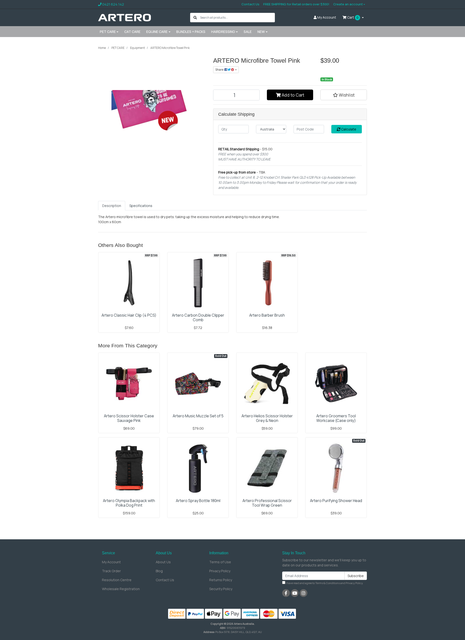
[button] (343, 95)
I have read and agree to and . (324, 583)
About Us (163, 562)
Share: (220, 70)
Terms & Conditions (327, 583)
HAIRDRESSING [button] (223, 31)
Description (111, 205)
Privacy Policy (219, 571)
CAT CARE (132, 31)
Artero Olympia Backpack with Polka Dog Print (129, 503)
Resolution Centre (117, 580)
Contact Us (250, 4)
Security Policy (220, 589)
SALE (248, 31)
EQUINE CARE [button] (157, 31)
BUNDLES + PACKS (190, 31)
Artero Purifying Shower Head (336, 500)
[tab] (111, 205)
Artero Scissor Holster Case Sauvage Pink (129, 418)
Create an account (348, 4)
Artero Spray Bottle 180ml (198, 500)
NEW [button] (261, 31)
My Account (111, 562)
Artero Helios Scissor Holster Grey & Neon (267, 418)
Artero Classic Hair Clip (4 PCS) (128, 315)
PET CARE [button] (108, 31)
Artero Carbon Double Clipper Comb (198, 317)
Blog (159, 571)
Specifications (140, 205)
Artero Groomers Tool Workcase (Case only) (336, 418)
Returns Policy (220, 580)
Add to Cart (292, 95)
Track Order (111, 571)
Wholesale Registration (121, 589)
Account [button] (326, 17)
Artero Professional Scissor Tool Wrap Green (267, 503)
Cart (352, 17)
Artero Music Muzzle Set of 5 (198, 416)
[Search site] (195, 17)
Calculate (348, 129)
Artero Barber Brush (267, 315)
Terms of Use (220, 562)
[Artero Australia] (124, 17)
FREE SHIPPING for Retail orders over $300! (296, 4)
